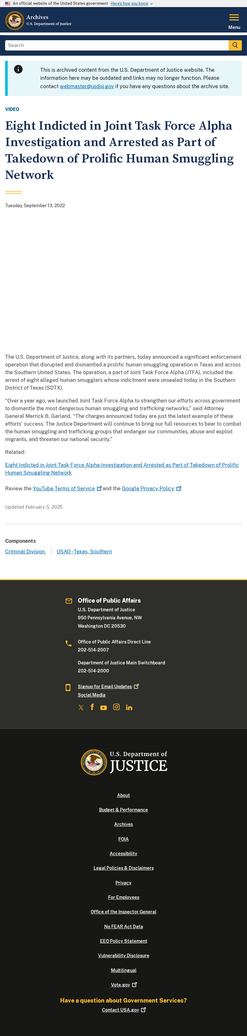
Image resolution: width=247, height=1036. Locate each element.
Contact (120, 1010)
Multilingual (123, 970)
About (123, 795)
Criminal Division (25, 552)
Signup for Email (105, 686)
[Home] (38, 28)
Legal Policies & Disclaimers (124, 868)
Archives (123, 824)
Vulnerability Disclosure (123, 955)
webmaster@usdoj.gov (87, 86)
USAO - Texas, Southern (84, 552)
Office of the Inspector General (123, 911)
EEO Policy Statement (123, 941)
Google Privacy (148, 489)
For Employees (123, 897)
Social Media (91, 695)
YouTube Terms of (64, 489)
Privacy (123, 882)
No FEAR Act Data (123, 926)
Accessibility (123, 853)
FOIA (123, 839)
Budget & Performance (123, 809)
